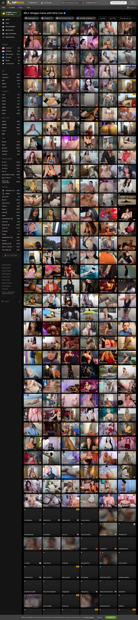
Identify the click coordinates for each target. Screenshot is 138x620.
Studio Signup (6, 286)
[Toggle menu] (3, 2)
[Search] (83, 2)
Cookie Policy (89, 617)
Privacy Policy (6, 277)
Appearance (32, 18)
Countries (47, 18)
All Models (5, 289)
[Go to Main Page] (16, 2)
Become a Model (7, 283)
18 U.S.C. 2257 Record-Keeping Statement (8, 292)
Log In (132, 3)
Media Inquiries (6, 274)
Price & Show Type (65, 18)
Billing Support (6, 268)
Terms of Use (6, 280)
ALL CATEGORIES (12, 255)
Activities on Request (86, 18)
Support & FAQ (6, 265)
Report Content (6, 271)
